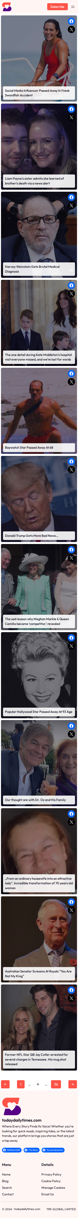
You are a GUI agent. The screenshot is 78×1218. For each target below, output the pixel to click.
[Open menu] (73, 7)
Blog (5, 1181)
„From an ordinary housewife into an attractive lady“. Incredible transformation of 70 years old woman (39, 883)
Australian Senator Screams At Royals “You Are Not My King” (38, 973)
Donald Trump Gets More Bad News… (31, 536)
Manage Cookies (53, 1188)
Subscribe (57, 7)
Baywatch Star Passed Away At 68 (29, 447)
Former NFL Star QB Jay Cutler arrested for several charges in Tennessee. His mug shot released (36, 1059)
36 (56, 1084)
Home (6, 1174)
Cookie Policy (51, 1181)
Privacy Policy (51, 1174)
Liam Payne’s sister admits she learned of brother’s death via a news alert (34, 180)
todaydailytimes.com (21, 1120)
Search (7, 1188)
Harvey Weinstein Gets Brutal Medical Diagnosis (32, 269)
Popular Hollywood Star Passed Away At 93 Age (38, 712)
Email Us (47, 1194)
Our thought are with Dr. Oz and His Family (35, 800)
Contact (8, 1194)
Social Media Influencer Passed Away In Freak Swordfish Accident (37, 93)
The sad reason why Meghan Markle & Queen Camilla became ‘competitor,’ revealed (37, 621)
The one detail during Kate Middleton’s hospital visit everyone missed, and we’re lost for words (38, 357)
